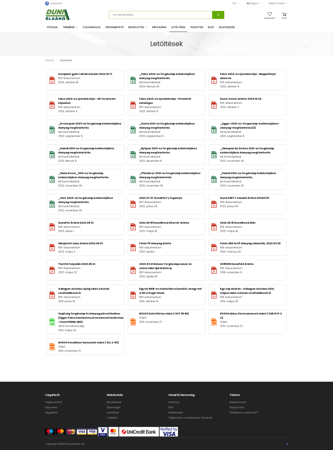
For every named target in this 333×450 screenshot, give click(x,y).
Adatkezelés (227, 27)
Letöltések (178, 27)
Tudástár (196, 27)
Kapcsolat (56, 3)
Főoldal (52, 27)
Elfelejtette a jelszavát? (244, 412)
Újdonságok (92, 27)
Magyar (254, 3)
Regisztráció (237, 407)
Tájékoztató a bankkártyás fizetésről (190, 417)
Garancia (173, 402)
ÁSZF (211, 27)
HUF (234, 3)
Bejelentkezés (277, 3)
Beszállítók (136, 27)
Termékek (69, 27)
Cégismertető (114, 27)
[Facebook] (47, 3)
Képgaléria (159, 27)
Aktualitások (114, 402)
